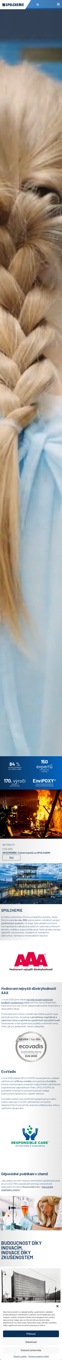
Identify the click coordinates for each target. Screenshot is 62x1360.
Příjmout (31, 1333)
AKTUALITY (8, 842)
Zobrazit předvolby (31, 1350)
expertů (44, 764)
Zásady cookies (20, 1356)
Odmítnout (31, 1342)
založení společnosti (15, 785)
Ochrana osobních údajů (38, 1356)
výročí (15, 780)
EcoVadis (51, 1081)
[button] (57, 1306)
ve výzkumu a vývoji (44, 770)
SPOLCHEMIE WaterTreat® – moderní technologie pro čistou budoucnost (30, 852)
